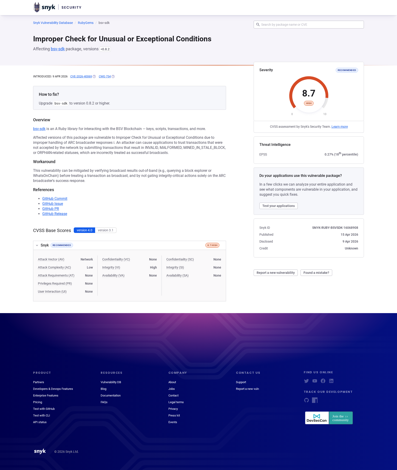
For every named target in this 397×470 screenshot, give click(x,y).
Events (172, 422)
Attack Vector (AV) (51, 259)
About (172, 382)
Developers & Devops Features (53, 389)
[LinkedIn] (331, 382)
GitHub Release (54, 214)
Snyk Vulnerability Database (53, 23)
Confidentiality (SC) (180, 259)
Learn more (340, 126)
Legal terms (176, 402)
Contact (173, 395)
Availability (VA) (113, 275)
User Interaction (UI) (52, 291)
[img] (94, 76)
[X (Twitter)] (306, 382)
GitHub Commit (54, 198)
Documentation (111, 395)
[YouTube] (315, 382)
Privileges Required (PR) (55, 283)
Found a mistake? (316, 273)
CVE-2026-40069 (81, 76)
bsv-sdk (58, 48)
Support (241, 382)
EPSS (263, 154)
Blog (103, 389)
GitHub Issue (52, 203)
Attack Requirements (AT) (56, 275)
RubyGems (86, 23)
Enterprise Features (45, 395)
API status (40, 422)
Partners (38, 382)
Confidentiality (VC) (116, 259)
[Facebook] (323, 382)
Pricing (37, 402)
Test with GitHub (44, 409)
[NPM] (315, 401)
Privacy (173, 409)
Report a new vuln (247, 389)
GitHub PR (50, 209)
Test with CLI (41, 415)
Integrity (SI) (175, 267)
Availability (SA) (177, 275)
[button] (129, 245)
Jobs (171, 389)
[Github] (306, 401)
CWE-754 (105, 76)
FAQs (104, 402)
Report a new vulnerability (276, 273)
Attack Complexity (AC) (54, 267)
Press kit (174, 415)
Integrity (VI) (111, 267)
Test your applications (278, 206)
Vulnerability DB (111, 382)
